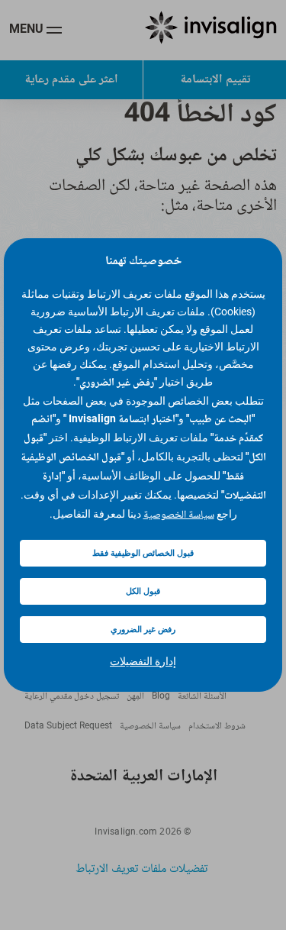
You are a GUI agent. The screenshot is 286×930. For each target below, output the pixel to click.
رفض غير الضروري (143, 630)
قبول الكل (143, 591)
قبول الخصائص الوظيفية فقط (143, 553)
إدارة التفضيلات (143, 661)
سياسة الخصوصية (178, 515)
